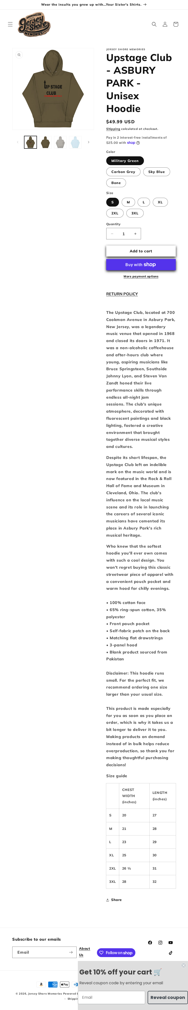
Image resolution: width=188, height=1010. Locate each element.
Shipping (113, 129)
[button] (10, 24)
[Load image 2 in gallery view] (45, 142)
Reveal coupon (168, 997)
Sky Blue (156, 172)
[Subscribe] (71, 952)
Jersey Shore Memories (45, 993)
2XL (114, 213)
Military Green (125, 161)
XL (160, 202)
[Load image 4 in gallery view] (60, 142)
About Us (84, 951)
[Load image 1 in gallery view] (30, 142)
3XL (135, 213)
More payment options (141, 276)
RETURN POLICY (122, 293)
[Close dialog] (183, 965)
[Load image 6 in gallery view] (75, 142)
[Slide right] (88, 142)
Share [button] (116, 900)
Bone (116, 183)
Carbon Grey (123, 172)
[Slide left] (17, 142)
